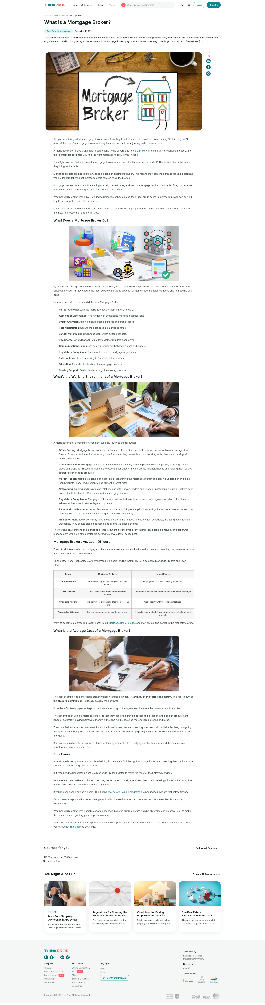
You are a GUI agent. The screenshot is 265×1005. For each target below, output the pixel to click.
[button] (206, 848)
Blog (54, 912)
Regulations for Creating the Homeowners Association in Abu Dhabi (109, 914)
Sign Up (214, 5)
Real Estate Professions (58, 31)
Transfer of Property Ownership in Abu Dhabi (62, 918)
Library (102, 5)
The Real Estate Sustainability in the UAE (197, 914)
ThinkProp (75, 826)
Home (75, 5)
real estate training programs (124, 792)
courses (62, 799)
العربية (102, 968)
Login (199, 5)
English (103, 972)
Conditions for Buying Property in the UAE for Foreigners (151, 914)
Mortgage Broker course (122, 623)
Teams (112, 5)
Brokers (143, 150)
